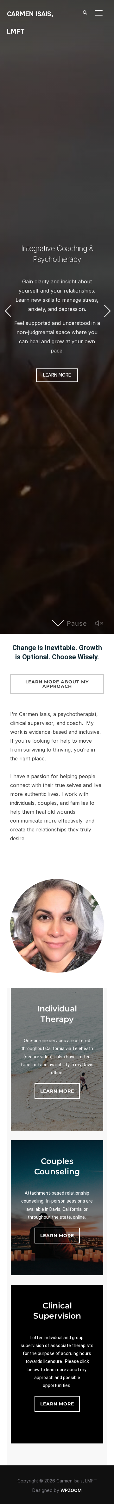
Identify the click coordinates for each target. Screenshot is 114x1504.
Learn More (57, 375)
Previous (7, 311)
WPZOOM (71, 1490)
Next (106, 311)
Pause (77, 623)
